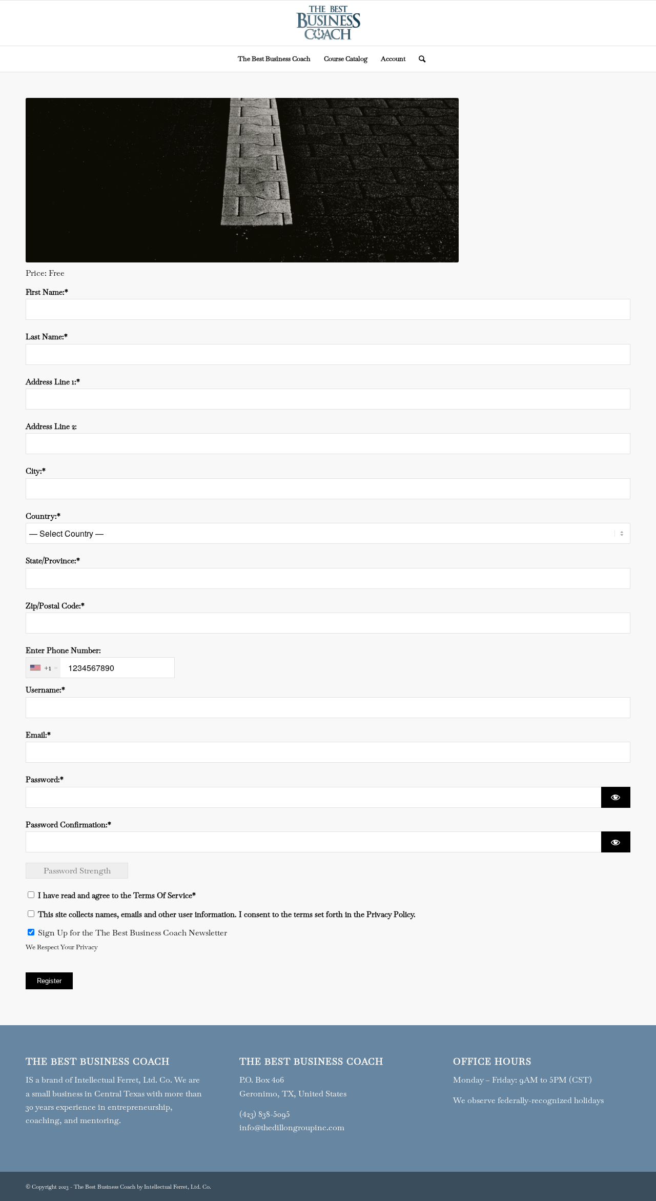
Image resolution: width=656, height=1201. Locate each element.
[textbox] (100, 667)
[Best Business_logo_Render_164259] (327, 23)
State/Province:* (53, 560)
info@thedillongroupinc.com (291, 1127)
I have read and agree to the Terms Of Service (115, 895)
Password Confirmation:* (68, 824)
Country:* (43, 516)
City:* (36, 471)
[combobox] (43, 668)
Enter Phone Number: (63, 650)
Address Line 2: (51, 426)
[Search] (418, 59)
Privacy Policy (390, 914)
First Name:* (47, 292)
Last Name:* (47, 336)
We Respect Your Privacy (62, 947)
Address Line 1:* (53, 381)
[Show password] (615, 797)
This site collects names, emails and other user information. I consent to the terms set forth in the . (226, 914)
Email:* (38, 735)
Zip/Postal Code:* (55, 605)
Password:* (45, 779)
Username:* (45, 690)
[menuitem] (274, 59)
